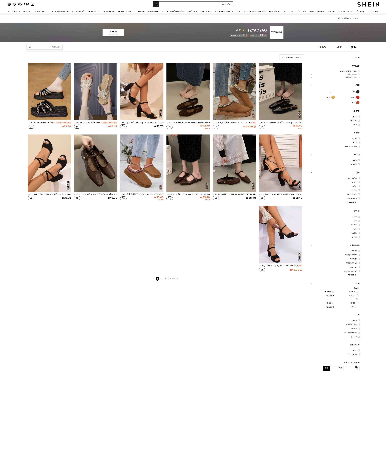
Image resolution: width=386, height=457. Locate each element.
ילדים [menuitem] (298, 11)
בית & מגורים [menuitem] (274, 11)
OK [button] (326, 368)
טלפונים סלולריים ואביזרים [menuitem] (173, 11)
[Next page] (154, 279)
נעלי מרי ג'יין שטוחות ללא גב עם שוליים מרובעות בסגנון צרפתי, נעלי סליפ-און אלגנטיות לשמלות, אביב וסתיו (280, 122)
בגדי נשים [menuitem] (331, 11)
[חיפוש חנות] (29, 47)
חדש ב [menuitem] (350, 11)
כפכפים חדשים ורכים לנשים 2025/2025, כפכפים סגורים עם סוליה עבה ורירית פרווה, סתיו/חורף (141, 194)
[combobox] (291, 57)
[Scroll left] (12, 11)
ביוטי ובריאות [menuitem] (206, 11)
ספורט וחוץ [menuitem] (140, 11)
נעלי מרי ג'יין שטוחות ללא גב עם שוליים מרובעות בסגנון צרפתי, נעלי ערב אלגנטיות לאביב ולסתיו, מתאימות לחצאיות (188, 194)
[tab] (353, 47)
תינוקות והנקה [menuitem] (108, 11)
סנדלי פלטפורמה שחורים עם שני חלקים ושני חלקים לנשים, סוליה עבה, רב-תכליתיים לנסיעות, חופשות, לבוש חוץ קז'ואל (49, 122)
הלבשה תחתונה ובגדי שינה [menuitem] (255, 11)
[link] (26, 4)
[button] (14, 4)
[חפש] (156, 4)
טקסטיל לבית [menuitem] (192, 11)
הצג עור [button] (351, 202)
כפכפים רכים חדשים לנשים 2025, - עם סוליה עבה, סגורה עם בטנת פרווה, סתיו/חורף (234, 122)
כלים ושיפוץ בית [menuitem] (78, 11)
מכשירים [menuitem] (26, 11)
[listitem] (257, 35)
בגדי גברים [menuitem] (288, 11)
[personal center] (32, 4)
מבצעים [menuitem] (341, 11)
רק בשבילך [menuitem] (360, 11)
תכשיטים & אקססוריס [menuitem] (224, 11)
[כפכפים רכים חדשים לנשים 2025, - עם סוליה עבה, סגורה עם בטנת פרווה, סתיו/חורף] (234, 91)
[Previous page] (161, 279)
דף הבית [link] (356, 18)
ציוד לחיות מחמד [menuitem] (40, 11)
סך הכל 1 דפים (171, 279)
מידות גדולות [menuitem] (308, 11)
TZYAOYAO (257, 30)
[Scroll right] (9, 11)
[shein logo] (368, 4)
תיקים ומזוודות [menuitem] (94, 11)
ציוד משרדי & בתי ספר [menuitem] (60, 11)
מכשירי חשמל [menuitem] (153, 11)
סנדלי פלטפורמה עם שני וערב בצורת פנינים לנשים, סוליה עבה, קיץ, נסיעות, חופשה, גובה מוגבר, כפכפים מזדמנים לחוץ (95, 122)
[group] (335, 71)
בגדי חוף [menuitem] (320, 11)
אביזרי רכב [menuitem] (15, 11)
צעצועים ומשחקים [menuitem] (124, 11)
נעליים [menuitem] (238, 11)
